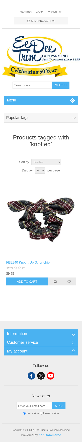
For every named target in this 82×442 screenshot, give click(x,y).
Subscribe (32, 413)
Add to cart (27, 281)
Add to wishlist (69, 281)
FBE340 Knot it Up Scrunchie (28, 262)
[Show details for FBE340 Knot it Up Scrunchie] (41, 220)
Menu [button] (11, 100)
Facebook (31, 376)
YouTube (50, 376)
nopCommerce (50, 435)
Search (60, 85)
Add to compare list (55, 281)
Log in (40, 11)
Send (58, 405)
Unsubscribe (51, 413)
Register (26, 11)
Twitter (41, 376)
